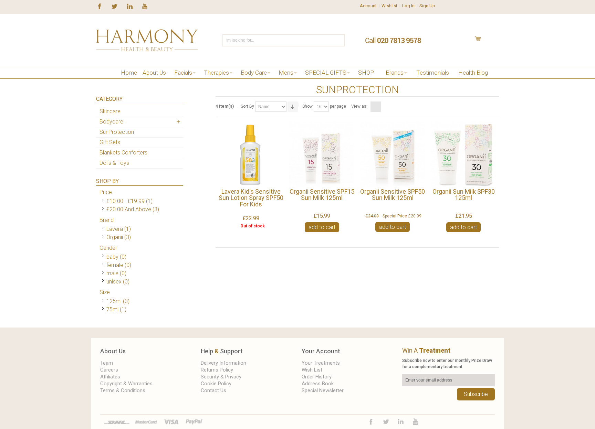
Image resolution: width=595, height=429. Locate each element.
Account (368, 5)
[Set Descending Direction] (293, 106)
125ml (114, 301)
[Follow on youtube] (144, 5)
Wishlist (389, 5)
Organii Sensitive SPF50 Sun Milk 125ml (392, 195)
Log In (408, 5)
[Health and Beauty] (147, 40)
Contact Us (213, 390)
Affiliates (110, 377)
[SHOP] (109, 81)
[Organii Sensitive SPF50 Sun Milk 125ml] (392, 154)
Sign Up (427, 5)
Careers (109, 370)
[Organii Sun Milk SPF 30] (463, 154)
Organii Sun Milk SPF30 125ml (463, 195)
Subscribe (476, 394)
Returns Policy (217, 370)
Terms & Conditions (122, 390)
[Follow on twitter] (114, 5)
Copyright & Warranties (126, 383)
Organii (114, 237)
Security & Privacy (221, 377)
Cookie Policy (216, 383)
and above (128, 209)
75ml (112, 309)
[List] (384, 106)
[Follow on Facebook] (99, 5)
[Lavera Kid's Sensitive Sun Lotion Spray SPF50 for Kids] (250, 154)
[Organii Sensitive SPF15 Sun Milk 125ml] (321, 154)
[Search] (339, 40)
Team (106, 363)
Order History (317, 377)
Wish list (312, 370)
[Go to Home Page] (98, 81)
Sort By (247, 106)
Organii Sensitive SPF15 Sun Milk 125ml (322, 195)
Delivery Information (223, 363)
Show (307, 106)
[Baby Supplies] (119, 81)
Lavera (114, 229)
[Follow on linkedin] (129, 5)
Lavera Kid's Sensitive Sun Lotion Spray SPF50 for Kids (251, 198)
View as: (359, 106)
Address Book (318, 383)
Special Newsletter (323, 390)
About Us (113, 351)
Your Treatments (321, 363)
